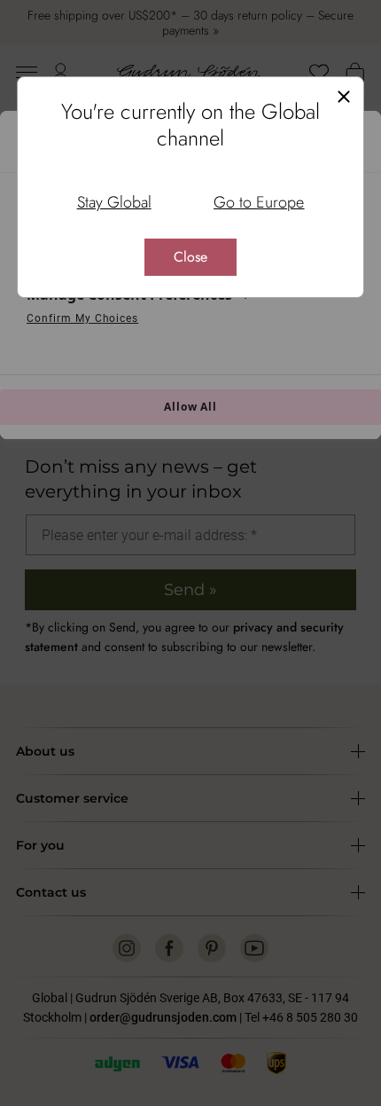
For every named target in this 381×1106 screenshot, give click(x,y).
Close (190, 257)
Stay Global (114, 202)
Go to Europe (259, 202)
